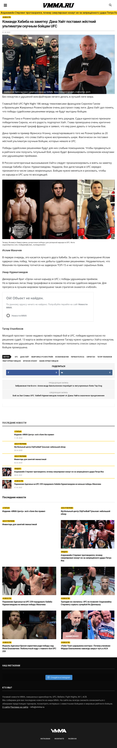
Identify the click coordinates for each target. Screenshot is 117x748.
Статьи (18, 431)
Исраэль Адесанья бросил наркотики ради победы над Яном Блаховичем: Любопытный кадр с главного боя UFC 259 (29, 649)
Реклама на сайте (19, 707)
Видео (18, 468)
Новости (7, 17)
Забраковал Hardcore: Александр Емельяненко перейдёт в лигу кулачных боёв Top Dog (58, 386)
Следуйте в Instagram (60, 677)
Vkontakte (59, 739)
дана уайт (24, 357)
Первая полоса (77, 357)
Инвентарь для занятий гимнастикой (30, 459)
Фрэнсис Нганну (30, 361)
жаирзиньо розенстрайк (42, 357)
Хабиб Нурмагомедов (48, 361)
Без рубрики (20, 444)
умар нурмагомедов (11, 361)
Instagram (45, 739)
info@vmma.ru (37, 707)
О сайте (6, 707)
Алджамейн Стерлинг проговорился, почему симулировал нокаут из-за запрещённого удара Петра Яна (59, 12)
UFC (16, 357)
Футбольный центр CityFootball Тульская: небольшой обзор (40, 447)
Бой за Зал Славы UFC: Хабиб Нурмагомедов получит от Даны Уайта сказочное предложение (59, 395)
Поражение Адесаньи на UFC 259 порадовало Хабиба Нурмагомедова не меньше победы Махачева (57, 484)
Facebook (72, 739)
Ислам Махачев (62, 357)
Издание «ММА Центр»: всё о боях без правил (34, 435)
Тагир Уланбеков (104, 357)
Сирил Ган (91, 357)
